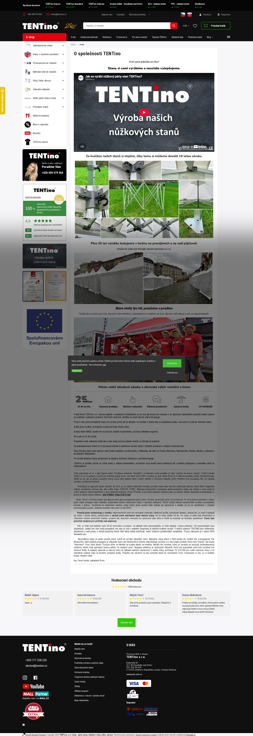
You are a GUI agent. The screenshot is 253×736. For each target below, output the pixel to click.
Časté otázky (80, 681)
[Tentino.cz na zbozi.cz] (47, 725)
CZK (185, 26)
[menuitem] (74, 37)
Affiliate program (81, 691)
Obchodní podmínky (137, 14)
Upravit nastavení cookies (146, 735)
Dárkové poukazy (41, 115)
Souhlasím (172, 363)
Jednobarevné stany (42, 45)
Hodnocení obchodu (126, 580)
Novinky (36, 133)
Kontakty (121, 14)
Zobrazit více (126, 622)
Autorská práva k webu (84, 667)
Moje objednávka (82, 700)
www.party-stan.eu (134, 674)
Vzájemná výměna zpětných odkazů (89, 677)
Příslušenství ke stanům (44, 63)
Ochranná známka (82, 672)
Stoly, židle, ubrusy (42, 80)
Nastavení (77, 371)
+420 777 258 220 (36, 660)
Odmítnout (172, 372)
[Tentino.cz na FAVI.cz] (47, 711)
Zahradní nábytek (41, 89)
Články (77, 686)
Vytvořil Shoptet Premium (35, 735)
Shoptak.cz (190, 735)
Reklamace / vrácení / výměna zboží (89, 695)
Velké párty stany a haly (44, 98)
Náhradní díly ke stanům (44, 71)
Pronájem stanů (40, 106)
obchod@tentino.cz (36, 665)
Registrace (225, 14)
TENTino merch (40, 141)
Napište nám (107, 14)
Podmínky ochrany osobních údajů (89, 663)
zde (104, 364)
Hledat (173, 25)
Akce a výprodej (40, 124)
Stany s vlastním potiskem (46, 54)
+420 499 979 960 (52, 173)
